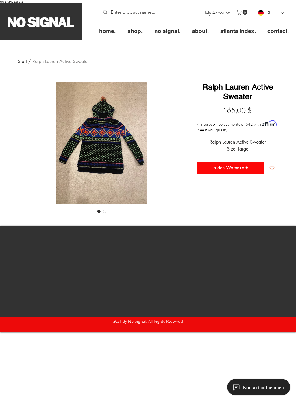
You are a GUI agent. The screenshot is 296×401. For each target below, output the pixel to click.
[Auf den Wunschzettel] (272, 168)
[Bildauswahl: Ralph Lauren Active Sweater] (99, 211)
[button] (242, 12)
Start (22, 61)
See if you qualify (212, 129)
